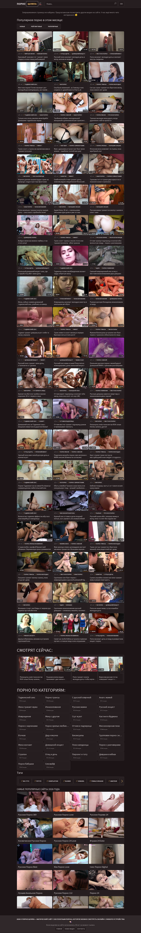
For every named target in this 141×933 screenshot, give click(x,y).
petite (38, 781)
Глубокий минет (116, 54)
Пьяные (98, 513)
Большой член (74, 390)
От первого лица (39, 390)
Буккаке (69, 605)
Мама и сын (80, 360)
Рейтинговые (36, 26)
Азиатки (63, 176)
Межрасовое (64, 544)
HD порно (63, 482)
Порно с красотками (114, 176)
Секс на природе (38, 176)
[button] (122, 669)
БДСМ (97, 268)
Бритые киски (30, 54)
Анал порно (44, 115)
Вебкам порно (42, 54)
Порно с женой (66, 115)
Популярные (53, 26)
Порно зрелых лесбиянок (34, 544)
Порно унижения (108, 268)
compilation (53, 781)
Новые (22, 26)
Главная (59, 929)
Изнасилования (40, 207)
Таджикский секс (31, 84)
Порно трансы (102, 84)
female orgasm (97, 781)
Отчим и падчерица (67, 421)
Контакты (81, 929)
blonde (68, 781)
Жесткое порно (102, 54)
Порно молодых (115, 84)
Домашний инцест (78, 54)
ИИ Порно (63, 84)
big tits (26, 781)
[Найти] (115, 3)
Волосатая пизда (116, 237)
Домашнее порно (30, 237)
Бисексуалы (113, 329)
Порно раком (101, 115)
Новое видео (70, 929)
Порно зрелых (102, 145)
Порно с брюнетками (77, 145)
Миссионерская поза (67, 513)
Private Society (29, 635)
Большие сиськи (115, 145)
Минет (39, 145)
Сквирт (41, 421)
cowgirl (81, 781)
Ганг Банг (64, 145)
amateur (113, 781)
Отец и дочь (65, 54)
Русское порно (113, 115)
